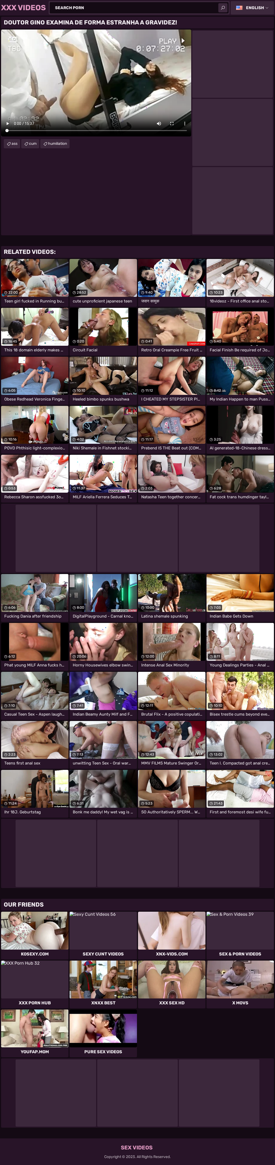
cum (33, 143)
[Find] (222, 7)
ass (14, 143)
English (255, 7)
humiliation (57, 143)
